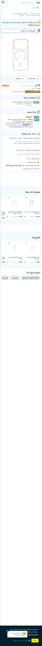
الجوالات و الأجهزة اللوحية (20, 13)
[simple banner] (38, 2)
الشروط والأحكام (19, 127)
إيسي (38, 20)
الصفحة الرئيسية (35, 13)
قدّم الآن (11, 127)
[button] (22, 641)
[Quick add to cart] (26, 198)
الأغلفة (22, 15)
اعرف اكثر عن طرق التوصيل (31, 168)
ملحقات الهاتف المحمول (33, 15)
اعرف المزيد (29, 105)
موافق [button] (35, 640)
